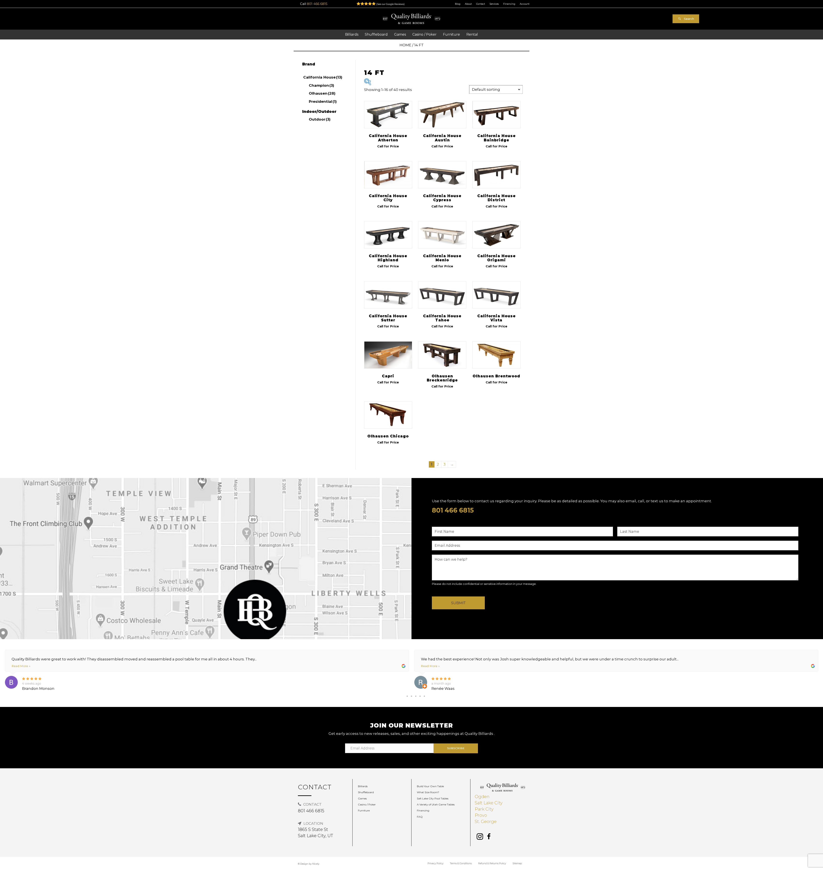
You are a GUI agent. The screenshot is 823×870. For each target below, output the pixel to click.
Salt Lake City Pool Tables (432, 798)
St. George (486, 821)
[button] (686, 18)
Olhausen (322, 93)
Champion (321, 85)
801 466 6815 (317, 4)
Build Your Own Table (430, 786)
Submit (458, 603)
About (468, 3)
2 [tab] (411, 696)
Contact (480, 3)
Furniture (364, 810)
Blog (457, 3)
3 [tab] (416, 696)
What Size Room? (428, 792)
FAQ (420, 816)
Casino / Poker (367, 804)
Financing (509, 3)
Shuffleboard (366, 792)
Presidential (323, 101)
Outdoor (319, 119)
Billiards (363, 786)
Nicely (315, 863)
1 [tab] (407, 696)
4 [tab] (420, 696)
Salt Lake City (489, 802)
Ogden (482, 796)
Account (524, 3)
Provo (481, 815)
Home (405, 45)
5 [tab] (424, 696)
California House (322, 77)
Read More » (21, 666)
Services (494, 3)
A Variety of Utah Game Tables (436, 804)
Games (362, 798)
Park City (484, 809)
